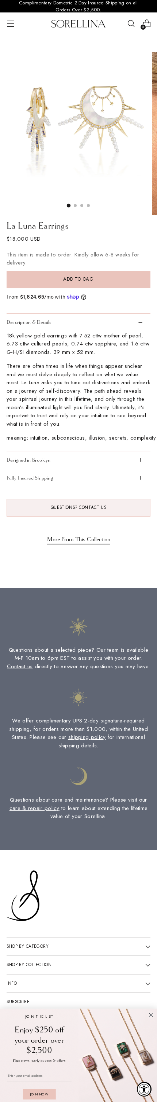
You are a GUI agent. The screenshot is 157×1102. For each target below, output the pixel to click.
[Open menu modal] (10, 23)
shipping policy (87, 737)
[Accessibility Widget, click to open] (144, 1089)
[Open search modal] (130, 23)
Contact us (19, 666)
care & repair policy (34, 808)
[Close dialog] (151, 1015)
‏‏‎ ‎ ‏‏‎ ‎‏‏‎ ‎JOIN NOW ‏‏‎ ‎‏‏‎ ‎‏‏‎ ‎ (39, 1094)
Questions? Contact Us (78, 507)
